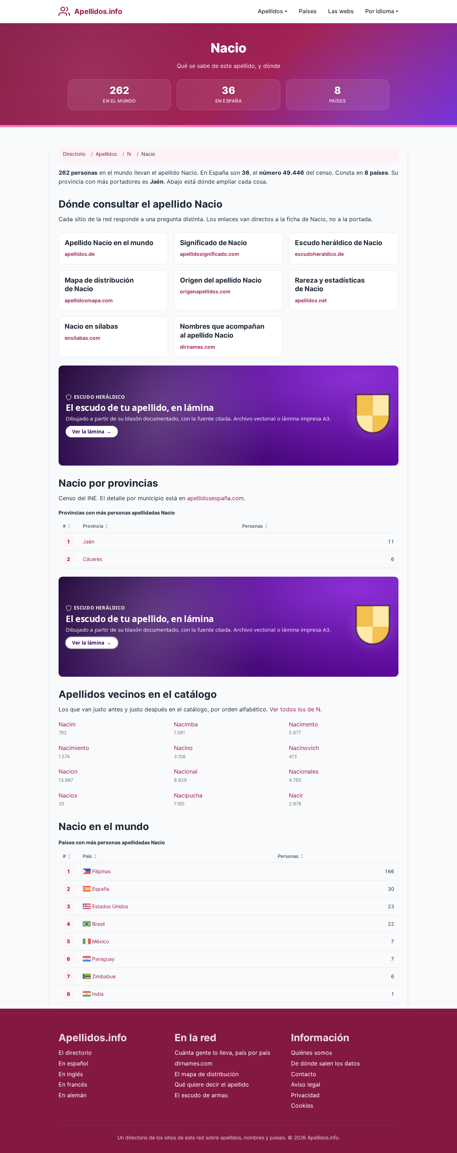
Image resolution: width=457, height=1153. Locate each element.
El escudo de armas (201, 1095)
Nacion (68, 771)
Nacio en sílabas (91, 326)
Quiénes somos (311, 1052)
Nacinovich (304, 747)
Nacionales (303, 771)
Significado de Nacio (213, 243)
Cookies (302, 1105)
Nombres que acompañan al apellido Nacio (222, 330)
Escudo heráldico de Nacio (338, 243)
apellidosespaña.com (215, 498)
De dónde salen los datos (325, 1063)
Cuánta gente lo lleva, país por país (222, 1052)
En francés (73, 1084)
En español (73, 1063)
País (87, 856)
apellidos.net (311, 300)
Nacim (67, 724)
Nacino (183, 747)
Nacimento (303, 724)
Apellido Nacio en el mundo (109, 243)
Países (308, 11)
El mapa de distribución (206, 1074)
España (100, 889)
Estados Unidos (110, 906)
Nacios (68, 795)
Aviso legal (305, 1084)
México (100, 941)
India (98, 994)
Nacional (185, 771)
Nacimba (186, 724)
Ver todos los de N (295, 709)
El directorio (75, 1052)
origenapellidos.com (205, 291)
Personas (252, 526)
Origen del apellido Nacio (221, 280)
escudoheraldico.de (319, 254)
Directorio (74, 154)
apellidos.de (80, 254)
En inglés (71, 1074)
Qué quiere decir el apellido (212, 1084)
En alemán (72, 1095)
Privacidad (305, 1095)
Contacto (303, 1074)
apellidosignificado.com (209, 254)
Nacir (296, 795)
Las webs (341, 11)
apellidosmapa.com (89, 300)
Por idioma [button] (379, 11)
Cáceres (92, 559)
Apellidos (106, 154)
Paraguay (103, 959)
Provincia (93, 526)
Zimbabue (104, 976)
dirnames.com (197, 347)
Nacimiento (74, 747)
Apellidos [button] (270, 11)
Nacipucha (188, 795)
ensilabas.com (82, 338)
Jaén (88, 541)
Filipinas (101, 871)
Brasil (98, 924)
